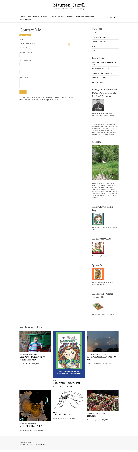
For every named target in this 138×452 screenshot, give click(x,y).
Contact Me (35, 16)
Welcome (22, 16)
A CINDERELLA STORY (99, 77)
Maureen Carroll (69, 5)
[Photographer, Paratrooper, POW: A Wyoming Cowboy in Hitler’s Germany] (98, 100)
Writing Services (55, 16)
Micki (37, 364)
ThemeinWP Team (41, 444)
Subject (21, 69)
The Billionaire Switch (25, 19)
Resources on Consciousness (85, 16)
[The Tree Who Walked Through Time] (98, 301)
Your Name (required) (26, 52)
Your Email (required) (25, 60)
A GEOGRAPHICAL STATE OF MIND (102, 73)
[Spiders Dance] (98, 269)
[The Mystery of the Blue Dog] (98, 214)
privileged (91, 416)
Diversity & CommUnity (99, 41)
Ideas (93, 46)
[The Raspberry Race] (98, 242)
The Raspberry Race (98, 82)
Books (94, 32)
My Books (44, 16)
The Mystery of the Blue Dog (100, 68)
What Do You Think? (67, 16)
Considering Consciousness (100, 37)
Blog (29, 16)
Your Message (23, 77)
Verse (93, 50)
